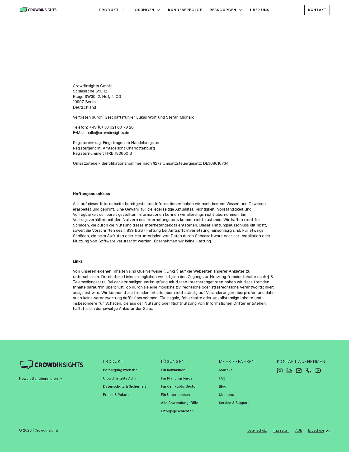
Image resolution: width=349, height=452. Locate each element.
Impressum (281, 430)
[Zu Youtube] (318, 371)
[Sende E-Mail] (299, 371)
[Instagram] (280, 371)
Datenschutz (257, 430)
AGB (298, 430)
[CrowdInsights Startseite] (41, 10)
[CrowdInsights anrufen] (308, 371)
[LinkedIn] (289, 371)
